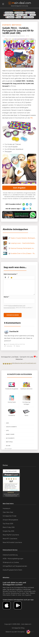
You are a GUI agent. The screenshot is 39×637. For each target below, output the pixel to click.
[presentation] (5, 277)
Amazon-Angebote (11, 426)
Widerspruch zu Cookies (11, 562)
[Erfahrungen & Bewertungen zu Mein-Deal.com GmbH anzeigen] (11, 483)
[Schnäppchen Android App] (30, 209)
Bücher (8, 445)
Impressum (6, 508)
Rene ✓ (4, 36)
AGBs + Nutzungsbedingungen (13, 558)
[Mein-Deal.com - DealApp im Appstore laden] (8, 605)
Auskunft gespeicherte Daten (12, 570)
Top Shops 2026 (8, 523)
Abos (7, 423)
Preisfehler (20, 591)
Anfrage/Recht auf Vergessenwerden (15, 566)
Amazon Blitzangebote (10, 520)
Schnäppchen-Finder (9, 516)
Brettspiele (16, 25)
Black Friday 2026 (9, 527)
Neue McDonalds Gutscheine (12, 542)
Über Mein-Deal (8, 512)
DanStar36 (13, 331)
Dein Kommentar (10, 274)
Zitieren (18, 346)
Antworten (9, 346)
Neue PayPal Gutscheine (11, 535)
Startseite (6, 25)
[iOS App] (23, 209)
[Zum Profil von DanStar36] (6, 331)
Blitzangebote (10, 438)
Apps (7, 430)
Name (6, 297)
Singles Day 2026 (8, 531)
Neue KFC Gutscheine (10, 538)
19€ (31, 118)
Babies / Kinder (10, 434)
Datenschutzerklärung (10, 555)
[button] (5, 277)
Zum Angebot (19, 188)
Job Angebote (26, 595)
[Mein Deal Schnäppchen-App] (19, 605)
